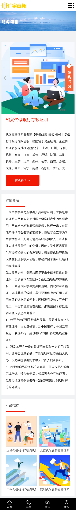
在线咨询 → (22, 180)
